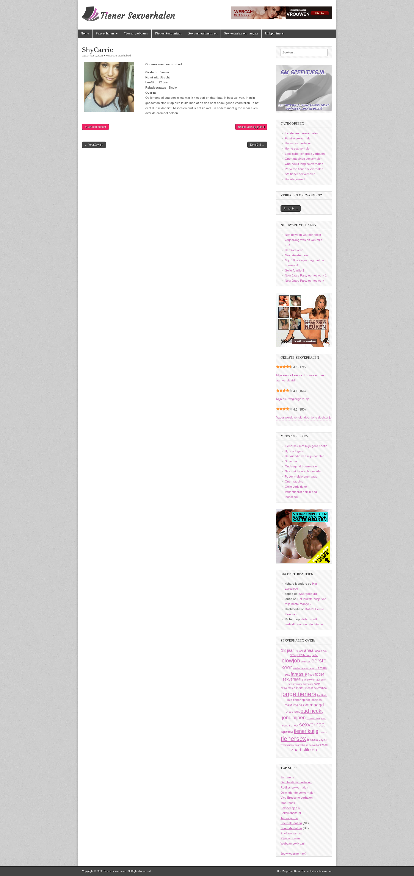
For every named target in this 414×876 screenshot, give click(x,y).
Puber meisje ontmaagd (301, 476)
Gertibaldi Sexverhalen (296, 782)
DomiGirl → (257, 144)
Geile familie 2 (294, 270)
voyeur (323, 740)
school (293, 725)
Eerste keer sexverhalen (301, 133)
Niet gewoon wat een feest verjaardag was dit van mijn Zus (303, 240)
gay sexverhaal (311, 679)
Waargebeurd (307, 593)
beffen (315, 655)
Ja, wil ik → (290, 208)
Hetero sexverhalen (298, 143)
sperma (287, 732)
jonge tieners (298, 693)
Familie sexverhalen (298, 138)
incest (300, 688)
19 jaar (299, 651)
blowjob (291, 661)
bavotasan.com (322, 871)
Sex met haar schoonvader (303, 471)
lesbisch (316, 699)
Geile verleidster (296, 486)
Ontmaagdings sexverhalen (303, 158)
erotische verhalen (304, 668)
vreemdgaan (287, 745)
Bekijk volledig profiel (251, 126)
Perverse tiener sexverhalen (304, 169)
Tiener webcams (136, 33)
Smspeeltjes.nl (290, 808)
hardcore (308, 684)
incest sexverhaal (316, 688)
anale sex (321, 651)
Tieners (323, 732)
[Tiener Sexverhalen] (128, 11)
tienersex (293, 738)
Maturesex (288, 802)
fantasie (299, 673)
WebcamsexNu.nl (292, 843)
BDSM (293, 655)
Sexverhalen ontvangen (241, 33)
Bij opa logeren (295, 451)
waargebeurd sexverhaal (308, 745)
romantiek (313, 718)
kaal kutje (322, 695)
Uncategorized (295, 179)
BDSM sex (304, 655)
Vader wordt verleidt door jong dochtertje (304, 417)
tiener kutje (306, 731)
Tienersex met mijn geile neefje (306, 446)
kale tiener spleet (298, 699)
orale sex (293, 711)
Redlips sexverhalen (294, 787)
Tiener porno (289, 818)
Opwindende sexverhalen (298, 792)
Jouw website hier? (294, 853)
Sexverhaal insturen (202, 33)
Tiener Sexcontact (168, 33)
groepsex (298, 684)
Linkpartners (274, 33)
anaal (309, 650)
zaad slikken (304, 749)
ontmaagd (313, 704)
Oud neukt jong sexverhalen (304, 164)
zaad (324, 744)
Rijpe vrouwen (290, 838)
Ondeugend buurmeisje (301, 466)
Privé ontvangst (291, 833)
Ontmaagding (294, 481)
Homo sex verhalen (298, 148)
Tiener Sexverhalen (114, 871)
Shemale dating (291, 823)
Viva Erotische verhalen (297, 797)
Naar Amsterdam (296, 255)
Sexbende (287, 777)
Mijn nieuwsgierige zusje (292, 399)
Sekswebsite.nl (291, 813)
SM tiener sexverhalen (300, 174)
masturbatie (293, 705)
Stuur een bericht (95, 126)
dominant (305, 661)
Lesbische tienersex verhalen (305, 153)
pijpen (299, 717)
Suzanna (291, 461)
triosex (312, 740)
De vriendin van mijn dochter (304, 456)
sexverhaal (312, 724)
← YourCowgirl (94, 144)
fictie (311, 674)
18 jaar (287, 650)
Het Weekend (294, 250)
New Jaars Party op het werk (304, 280)
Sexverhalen (105, 33)
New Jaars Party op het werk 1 (306, 275)
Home (85, 33)
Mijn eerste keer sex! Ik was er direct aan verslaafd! (301, 377)
